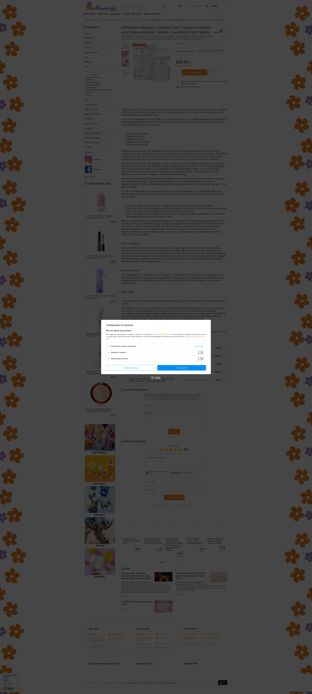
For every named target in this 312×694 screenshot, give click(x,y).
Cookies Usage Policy (162, 334)
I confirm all (181, 368)
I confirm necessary (130, 368)
